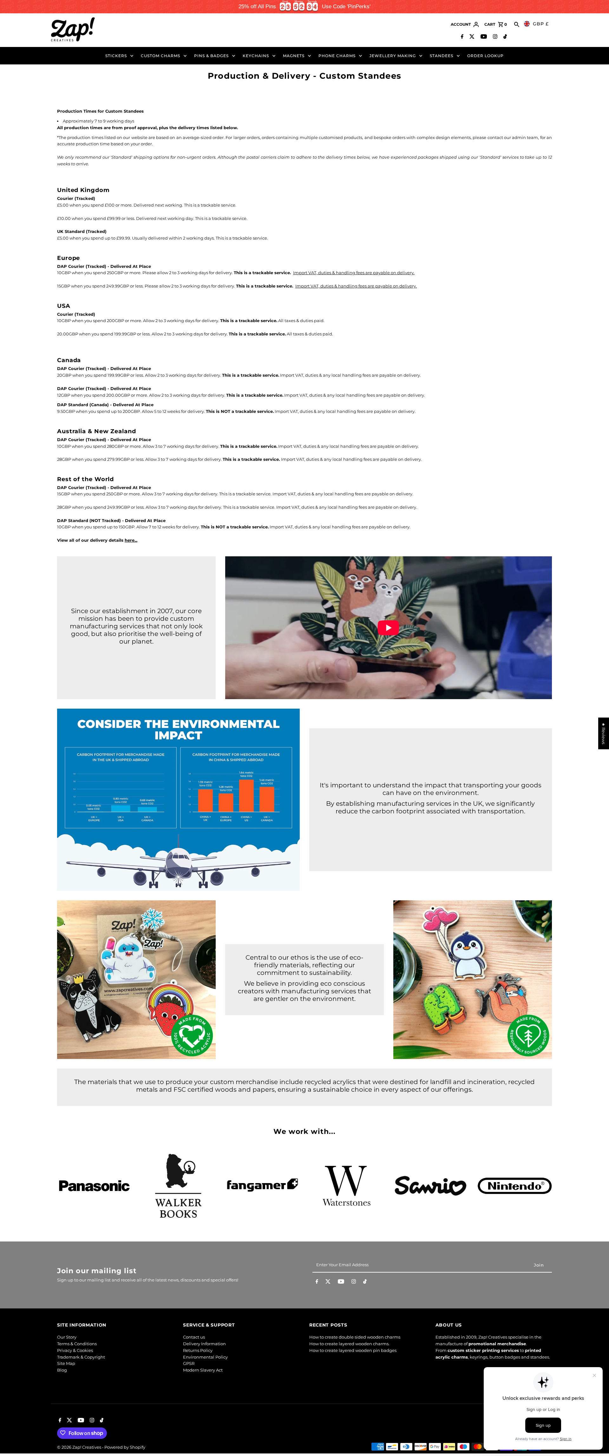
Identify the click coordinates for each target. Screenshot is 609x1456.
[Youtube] (483, 37)
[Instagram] (494, 37)
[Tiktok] (504, 37)
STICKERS (116, 55)
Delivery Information (204, 1344)
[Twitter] (471, 37)
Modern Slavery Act (203, 1370)
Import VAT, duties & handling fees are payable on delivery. (354, 272)
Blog (62, 1370)
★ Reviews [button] (603, 733)
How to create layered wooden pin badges (352, 1350)
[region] (304, 6)
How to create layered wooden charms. (349, 1344)
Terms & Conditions (77, 1344)
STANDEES (441, 55)
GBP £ (541, 24)
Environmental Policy (205, 1357)
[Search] (516, 24)
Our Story (66, 1337)
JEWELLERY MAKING (393, 55)
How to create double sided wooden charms (354, 1337)
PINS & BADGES (211, 55)
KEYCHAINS (256, 55)
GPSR (188, 1363)
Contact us (194, 1337)
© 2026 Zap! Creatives (79, 1446)
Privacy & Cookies (75, 1350)
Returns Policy (198, 1350)
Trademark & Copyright (81, 1357)
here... (131, 540)
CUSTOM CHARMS (160, 55)
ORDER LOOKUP (485, 55)
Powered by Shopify (124, 1446)
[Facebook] (461, 37)
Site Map (66, 1363)
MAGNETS (293, 55)
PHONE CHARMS (337, 55)
